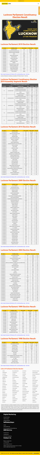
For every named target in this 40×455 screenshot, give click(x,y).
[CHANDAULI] (14, 372)
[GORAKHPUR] (14, 399)
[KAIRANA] (23, 377)
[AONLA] (3, 383)
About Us (20, 453)
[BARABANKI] (4, 395)
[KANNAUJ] (23, 380)
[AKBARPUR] (4, 372)
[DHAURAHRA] (14, 375)
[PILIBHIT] (33, 378)
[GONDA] (13, 397)
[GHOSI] (13, 395)
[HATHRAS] (23, 371)
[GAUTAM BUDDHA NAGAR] (15, 390)
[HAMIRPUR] (14, 400)
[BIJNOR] (3, 402)
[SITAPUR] (33, 397)
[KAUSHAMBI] (24, 383)
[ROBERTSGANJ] (34, 385)
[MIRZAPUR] (23, 399)
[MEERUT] (23, 397)
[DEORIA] (13, 374)
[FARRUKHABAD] (14, 383)
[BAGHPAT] (3, 388)
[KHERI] (23, 385)
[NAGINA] (33, 375)
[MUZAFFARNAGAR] (35, 374)
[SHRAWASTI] (34, 395)
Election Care (14, 453)
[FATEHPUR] (14, 385)
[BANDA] (3, 392)
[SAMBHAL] (33, 389)
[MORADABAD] (34, 372)
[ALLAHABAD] (4, 375)
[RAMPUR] (33, 383)
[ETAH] (13, 378)
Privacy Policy (30, 453)
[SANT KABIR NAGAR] (35, 392)
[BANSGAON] (4, 394)
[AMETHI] (3, 380)
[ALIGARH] (3, 374)
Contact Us (24, 453)
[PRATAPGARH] (34, 380)
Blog (27, 453)
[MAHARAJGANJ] (24, 393)
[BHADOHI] (3, 400)
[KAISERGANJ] (24, 378)
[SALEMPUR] (34, 388)
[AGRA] (3, 371)
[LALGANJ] (23, 388)
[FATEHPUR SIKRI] (15, 386)
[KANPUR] (23, 382)
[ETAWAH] (13, 380)
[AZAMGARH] (4, 384)
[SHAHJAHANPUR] (35, 394)
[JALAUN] (23, 372)
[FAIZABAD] (13, 382)
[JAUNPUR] (23, 374)
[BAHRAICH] (3, 389)
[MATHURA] (23, 396)
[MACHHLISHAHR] (25, 391)
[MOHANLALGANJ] (35, 371)
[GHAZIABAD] (14, 392)
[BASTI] (3, 399)
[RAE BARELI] (34, 382)
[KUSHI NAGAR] (24, 386)
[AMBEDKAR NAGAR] (5, 378)
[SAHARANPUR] (34, 386)
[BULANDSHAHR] (14, 371)
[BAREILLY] (3, 397)
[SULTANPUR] (34, 399)
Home (17, 453)
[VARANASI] (33, 402)
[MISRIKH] (23, 400)
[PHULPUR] (33, 377)
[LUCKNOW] (24, 389)
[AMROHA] (3, 381)
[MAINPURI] (23, 394)
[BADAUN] (3, 386)
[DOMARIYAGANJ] (15, 377)
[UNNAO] (33, 400)
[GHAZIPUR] (13, 394)
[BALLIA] (3, 391)
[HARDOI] (13, 402)
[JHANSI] (23, 375)
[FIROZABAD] (14, 388)
